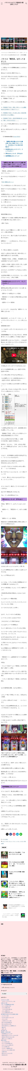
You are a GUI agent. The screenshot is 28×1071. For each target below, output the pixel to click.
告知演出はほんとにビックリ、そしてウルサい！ (14, 150)
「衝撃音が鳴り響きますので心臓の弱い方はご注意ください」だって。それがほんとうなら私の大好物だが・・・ (14, 144)
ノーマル (17, 841)
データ (14, 841)
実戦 (25, 841)
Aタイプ (4, 841)
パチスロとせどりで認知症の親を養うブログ (14, 3)
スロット (10, 841)
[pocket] (14, 834)
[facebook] (10, 834)
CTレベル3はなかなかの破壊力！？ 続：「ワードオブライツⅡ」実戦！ (17, 863)
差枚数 (2, 843)
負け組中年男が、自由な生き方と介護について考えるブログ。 (14, 1062)
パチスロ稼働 (5, 839)
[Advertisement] (14, 22)
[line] (20, 834)
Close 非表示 (16, 136)
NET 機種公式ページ (8, 182)
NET (7, 841)
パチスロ (21, 841)
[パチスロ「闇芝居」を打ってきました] (17, 834)
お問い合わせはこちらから (8, 987)
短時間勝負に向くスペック (12, 156)
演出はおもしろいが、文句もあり (14, 153)
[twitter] (7, 834)
